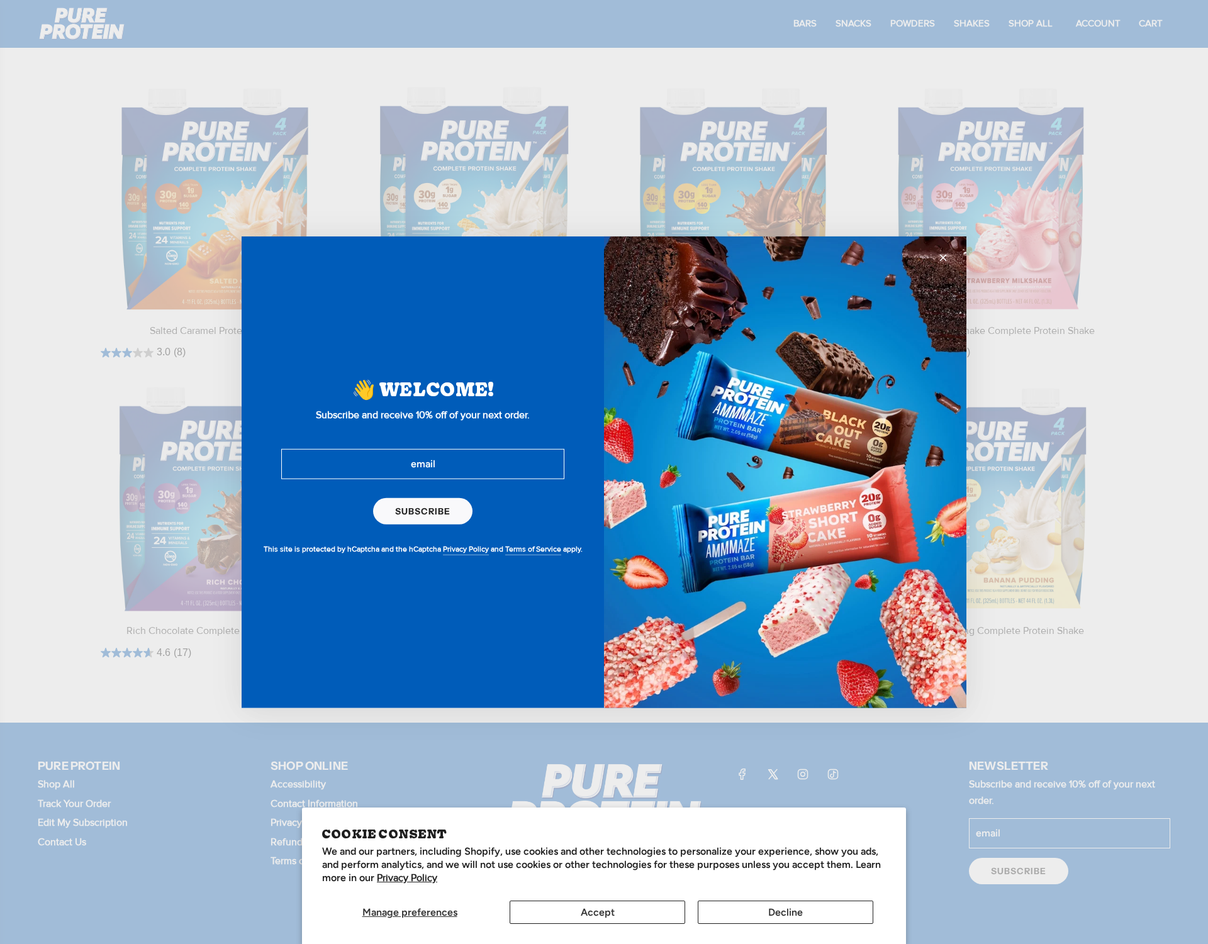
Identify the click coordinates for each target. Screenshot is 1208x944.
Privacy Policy (407, 878)
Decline (785, 912)
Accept (598, 912)
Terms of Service (533, 549)
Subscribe (422, 510)
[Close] (943, 257)
